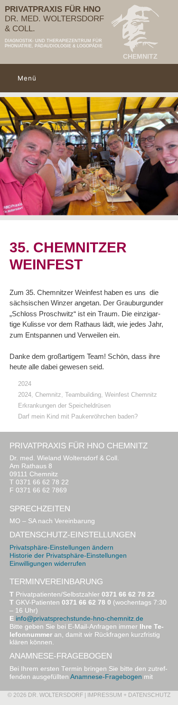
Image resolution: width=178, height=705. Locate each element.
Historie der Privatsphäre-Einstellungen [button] (68, 555)
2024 (24, 383)
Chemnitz (48, 394)
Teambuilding (83, 394)
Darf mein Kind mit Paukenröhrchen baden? (78, 416)
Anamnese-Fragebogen (106, 676)
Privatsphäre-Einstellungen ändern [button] (61, 547)
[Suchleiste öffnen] (168, 78)
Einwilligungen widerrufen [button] (47, 563)
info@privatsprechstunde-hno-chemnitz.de (79, 618)
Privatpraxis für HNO (53, 9)
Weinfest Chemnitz (131, 394)
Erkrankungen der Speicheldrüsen (64, 405)
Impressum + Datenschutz (128, 695)
